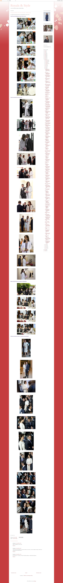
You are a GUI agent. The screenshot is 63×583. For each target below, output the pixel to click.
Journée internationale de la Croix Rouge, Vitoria (47, 195)
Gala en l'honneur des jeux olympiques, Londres (47, 172)
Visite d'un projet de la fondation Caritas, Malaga (47, 128)
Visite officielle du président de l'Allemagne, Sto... (47, 230)
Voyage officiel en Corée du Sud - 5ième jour (47, 160)
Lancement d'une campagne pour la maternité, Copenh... (47, 242)
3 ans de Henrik (47, 221)
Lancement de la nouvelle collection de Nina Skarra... (47, 201)
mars (46, 245)
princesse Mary (15, 538)
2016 (45, 54)
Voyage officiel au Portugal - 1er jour (47, 79)
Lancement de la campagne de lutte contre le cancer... (47, 210)
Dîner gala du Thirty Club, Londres (47, 204)
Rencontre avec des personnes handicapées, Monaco (47, 99)
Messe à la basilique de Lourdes (47, 165)
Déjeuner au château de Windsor (47, 148)
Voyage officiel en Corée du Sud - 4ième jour (47, 167)
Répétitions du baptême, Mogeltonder (47, 140)
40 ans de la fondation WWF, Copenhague (47, 73)
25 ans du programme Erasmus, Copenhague (47, 191)
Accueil (26, 572)
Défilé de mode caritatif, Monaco (47, 104)
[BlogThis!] (20, 537)
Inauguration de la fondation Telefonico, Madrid (47, 207)
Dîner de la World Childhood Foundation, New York (47, 198)
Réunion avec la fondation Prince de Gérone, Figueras (47, 133)
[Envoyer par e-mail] (19, 537)
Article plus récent (13, 572)
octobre (46, 62)
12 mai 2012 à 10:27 (18, 548)
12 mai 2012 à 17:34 (18, 554)
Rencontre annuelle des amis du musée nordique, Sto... (47, 76)
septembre (46, 63)
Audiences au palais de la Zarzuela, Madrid (47, 239)
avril (45, 244)
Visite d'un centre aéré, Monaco (47, 189)
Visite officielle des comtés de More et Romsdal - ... (47, 121)
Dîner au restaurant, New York (47, 184)
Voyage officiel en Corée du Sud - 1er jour (47, 182)
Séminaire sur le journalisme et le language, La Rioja (47, 178)
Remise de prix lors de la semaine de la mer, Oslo (47, 85)
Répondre (14, 545)
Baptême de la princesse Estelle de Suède (47, 125)
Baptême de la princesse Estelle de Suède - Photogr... (47, 112)
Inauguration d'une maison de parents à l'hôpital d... (47, 82)
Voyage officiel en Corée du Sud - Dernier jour (47, 154)
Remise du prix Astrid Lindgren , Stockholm (47, 90)
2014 (45, 56)
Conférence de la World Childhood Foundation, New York (47, 186)
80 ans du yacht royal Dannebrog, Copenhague (47, 102)
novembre (46, 61)
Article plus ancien (38, 572)
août (46, 64)
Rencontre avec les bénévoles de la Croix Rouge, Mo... (47, 118)
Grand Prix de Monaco (47, 96)
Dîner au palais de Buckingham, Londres (47, 143)
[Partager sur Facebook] (21, 537)
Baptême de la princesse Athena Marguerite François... (47, 137)
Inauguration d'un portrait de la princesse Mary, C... (47, 70)
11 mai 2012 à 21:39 (18, 543)
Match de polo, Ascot (47, 162)
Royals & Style (20, 5)
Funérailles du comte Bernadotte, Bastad (47, 157)
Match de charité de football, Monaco (47, 123)
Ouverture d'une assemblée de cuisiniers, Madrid (47, 215)
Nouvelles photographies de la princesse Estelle (47, 145)
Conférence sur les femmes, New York (47, 234)
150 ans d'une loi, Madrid (47, 94)
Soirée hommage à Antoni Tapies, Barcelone (47, 131)
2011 (45, 249)
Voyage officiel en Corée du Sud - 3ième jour (47, 170)
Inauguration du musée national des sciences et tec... (47, 225)
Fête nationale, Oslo (47, 150)
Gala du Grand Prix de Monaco (47, 92)
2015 (45, 55)
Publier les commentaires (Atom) (28, 575)
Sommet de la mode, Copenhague (47, 236)
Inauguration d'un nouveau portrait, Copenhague (47, 218)
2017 (45, 53)
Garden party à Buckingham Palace (47, 88)
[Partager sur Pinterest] (22, 537)
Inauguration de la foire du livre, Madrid (47, 109)
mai (45, 68)
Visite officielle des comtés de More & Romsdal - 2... (47, 106)
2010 (45, 250)
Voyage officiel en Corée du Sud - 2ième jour (47, 176)
